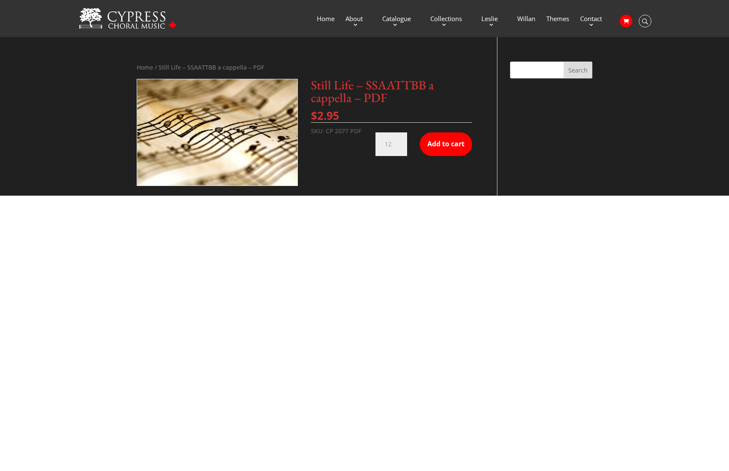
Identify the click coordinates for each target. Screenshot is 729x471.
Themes (557, 19)
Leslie (489, 19)
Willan (526, 19)
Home (326, 19)
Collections (446, 19)
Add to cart (445, 143)
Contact (591, 19)
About (354, 19)
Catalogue (396, 19)
